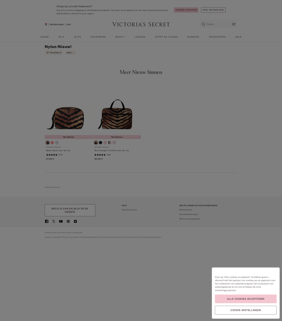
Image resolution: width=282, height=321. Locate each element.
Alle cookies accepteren (246, 298)
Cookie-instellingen (245, 310)
